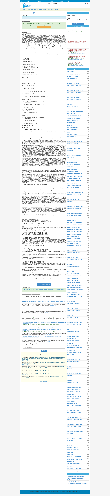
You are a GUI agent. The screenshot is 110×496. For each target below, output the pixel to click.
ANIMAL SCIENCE (71, 109)
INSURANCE (70, 315)
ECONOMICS (70, 197)
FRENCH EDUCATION (72, 257)
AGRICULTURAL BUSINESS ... (74, 85)
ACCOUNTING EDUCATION (73, 74)
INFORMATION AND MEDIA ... (74, 310)
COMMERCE (70, 167)
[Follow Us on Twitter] (85, 3)
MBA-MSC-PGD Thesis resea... (74, 468)
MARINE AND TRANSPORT (74, 336)
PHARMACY (70, 375)
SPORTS (69, 436)
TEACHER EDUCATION (72, 447)
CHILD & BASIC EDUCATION (74, 155)
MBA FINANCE (70, 354)
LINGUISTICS (70, 334)
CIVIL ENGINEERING (72, 162)
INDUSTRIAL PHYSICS (72, 308)
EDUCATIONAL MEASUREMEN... (75, 211)
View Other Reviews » (44, 381)
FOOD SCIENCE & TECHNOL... (74, 250)
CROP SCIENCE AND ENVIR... (74, 185)
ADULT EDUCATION (72, 78)
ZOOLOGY (69, 466)
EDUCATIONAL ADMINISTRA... (74, 208)
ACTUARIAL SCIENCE (72, 76)
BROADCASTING (71, 136)
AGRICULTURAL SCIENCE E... (74, 99)
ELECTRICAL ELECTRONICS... (74, 213)
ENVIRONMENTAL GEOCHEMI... (75, 229)
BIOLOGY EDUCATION (72, 127)
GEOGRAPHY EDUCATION (73, 266)
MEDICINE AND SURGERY (73, 361)
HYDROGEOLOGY (71, 301)
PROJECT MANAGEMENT (73, 392)
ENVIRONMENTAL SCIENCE (74, 234)
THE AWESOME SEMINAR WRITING (74, 487)
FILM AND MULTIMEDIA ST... (74, 241)
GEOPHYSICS (70, 271)
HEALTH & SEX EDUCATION (74, 276)
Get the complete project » (44, 27)
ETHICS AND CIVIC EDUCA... (74, 239)
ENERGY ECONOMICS (72, 220)
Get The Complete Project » (44, 284)
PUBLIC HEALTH (71, 401)
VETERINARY (70, 461)
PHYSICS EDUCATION (72, 382)
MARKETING (70, 343)
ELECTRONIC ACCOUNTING (74, 215)
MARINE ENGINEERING (73, 341)
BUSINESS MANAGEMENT (73, 146)
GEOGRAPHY (70, 264)
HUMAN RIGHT (71, 299)
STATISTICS (70, 440)
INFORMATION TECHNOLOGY (74, 313)
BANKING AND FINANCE (73, 120)
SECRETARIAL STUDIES (73, 422)
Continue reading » (53, 305)
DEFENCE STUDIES (72, 190)
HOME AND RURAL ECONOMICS (75, 290)
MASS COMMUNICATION (73, 345)
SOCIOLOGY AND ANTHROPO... (75, 431)
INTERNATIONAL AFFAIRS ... (74, 320)
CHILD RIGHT (70, 157)
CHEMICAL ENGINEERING (73, 148)
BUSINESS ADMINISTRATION (74, 141)
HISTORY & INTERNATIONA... (74, 287)
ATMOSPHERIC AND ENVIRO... (74, 116)
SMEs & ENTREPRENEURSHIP (74, 424)
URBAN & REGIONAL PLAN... (74, 459)
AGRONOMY (70, 102)
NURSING (69, 368)
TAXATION (69, 445)
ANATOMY (69, 104)
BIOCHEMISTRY (71, 123)
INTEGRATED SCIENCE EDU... (74, 317)
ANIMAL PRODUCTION (72, 106)
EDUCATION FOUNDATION (73, 204)
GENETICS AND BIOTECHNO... (74, 262)
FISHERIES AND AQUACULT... (74, 245)
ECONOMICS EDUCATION (73, 199)
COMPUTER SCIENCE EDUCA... (75, 174)
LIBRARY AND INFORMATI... (74, 331)
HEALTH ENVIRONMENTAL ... (74, 283)
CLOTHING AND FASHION (73, 164)
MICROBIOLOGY (71, 364)
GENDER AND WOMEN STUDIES (75, 259)
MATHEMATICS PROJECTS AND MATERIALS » (77, 65)
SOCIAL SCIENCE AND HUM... (74, 426)
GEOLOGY (69, 269)
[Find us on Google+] (87, 3)
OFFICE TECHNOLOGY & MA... (74, 371)
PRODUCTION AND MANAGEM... (75, 389)
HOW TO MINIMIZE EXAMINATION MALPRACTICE (77, 483)
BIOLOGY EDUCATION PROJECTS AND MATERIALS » (78, 46)
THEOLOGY (70, 454)
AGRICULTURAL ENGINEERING (75, 90)
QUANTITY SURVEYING (73, 410)
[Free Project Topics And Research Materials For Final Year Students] (21, 1)
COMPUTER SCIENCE (72, 171)
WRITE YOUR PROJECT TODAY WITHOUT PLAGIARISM (75, 479)
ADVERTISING (70, 81)
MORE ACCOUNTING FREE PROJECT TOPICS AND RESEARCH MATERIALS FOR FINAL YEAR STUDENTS (44, 290)
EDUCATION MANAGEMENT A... (75, 206)
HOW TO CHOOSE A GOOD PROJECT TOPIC (76, 485)
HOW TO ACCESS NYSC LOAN (73, 481)
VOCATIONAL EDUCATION (73, 463)
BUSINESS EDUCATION (73, 143)
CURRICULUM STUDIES (73, 188)
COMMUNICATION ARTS (73, 169)
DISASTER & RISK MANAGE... (74, 194)
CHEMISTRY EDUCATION (73, 153)
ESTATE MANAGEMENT (73, 236)
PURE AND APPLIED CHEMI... (74, 408)
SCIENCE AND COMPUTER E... (74, 417)
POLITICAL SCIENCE (72, 385)
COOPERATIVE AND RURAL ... (74, 176)
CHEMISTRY (70, 150)
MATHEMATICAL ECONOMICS (74, 348)
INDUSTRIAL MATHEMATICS (74, 306)
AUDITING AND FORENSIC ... (74, 118)
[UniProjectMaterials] (32, 5)
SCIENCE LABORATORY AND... (75, 419)
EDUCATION (70, 201)
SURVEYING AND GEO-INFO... (74, 443)
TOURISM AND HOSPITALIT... (74, 457)
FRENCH (69, 255)
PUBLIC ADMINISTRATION (73, 399)
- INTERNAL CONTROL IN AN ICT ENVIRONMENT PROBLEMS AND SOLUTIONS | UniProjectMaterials (54, 491)
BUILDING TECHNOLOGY (73, 139)
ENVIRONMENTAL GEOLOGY (74, 232)
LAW (68, 329)
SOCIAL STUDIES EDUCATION (74, 429)
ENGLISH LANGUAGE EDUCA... (75, 222)
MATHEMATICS (71, 350)
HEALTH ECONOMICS (72, 278)
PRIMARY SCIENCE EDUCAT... (74, 387)
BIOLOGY (69, 125)
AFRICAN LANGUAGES (73, 83)
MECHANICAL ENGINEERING (74, 357)
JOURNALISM (70, 327)
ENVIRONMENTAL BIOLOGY (74, 227)
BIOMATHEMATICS (72, 129)
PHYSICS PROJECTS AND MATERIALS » (76, 32)
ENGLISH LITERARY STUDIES (74, 225)
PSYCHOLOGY (70, 394)
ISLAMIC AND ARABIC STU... (74, 324)
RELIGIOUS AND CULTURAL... (74, 415)
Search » (44, 350)
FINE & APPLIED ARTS (72, 243)
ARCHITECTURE (71, 113)
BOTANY (69, 132)
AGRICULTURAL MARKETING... (75, 95)
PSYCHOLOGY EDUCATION (74, 396)
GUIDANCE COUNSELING (73, 273)
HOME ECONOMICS (72, 292)
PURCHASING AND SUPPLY (74, 406)
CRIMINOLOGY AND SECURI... (74, 180)
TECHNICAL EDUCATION (73, 450)
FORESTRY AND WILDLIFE (73, 252)
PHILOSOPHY (70, 378)
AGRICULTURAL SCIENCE (73, 97)
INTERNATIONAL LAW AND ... (74, 322)
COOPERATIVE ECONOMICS (74, 178)
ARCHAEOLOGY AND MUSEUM (75, 111)
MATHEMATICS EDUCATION (74, 352)
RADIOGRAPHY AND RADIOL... (75, 412)
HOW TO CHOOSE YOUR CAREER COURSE (76, 476)
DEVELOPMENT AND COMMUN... (75, 192)
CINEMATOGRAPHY (72, 160)
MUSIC (69, 366)
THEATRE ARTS (71, 452)
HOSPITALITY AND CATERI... (74, 294)
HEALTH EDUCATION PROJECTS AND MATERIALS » (78, 53)
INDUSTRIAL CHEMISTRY (73, 303)
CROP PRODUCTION (72, 183)
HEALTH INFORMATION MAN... (74, 285)
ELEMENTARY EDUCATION (73, 218)
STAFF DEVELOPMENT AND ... (74, 438)
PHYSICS (69, 380)
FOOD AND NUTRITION (73, 248)
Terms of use (77, 491)
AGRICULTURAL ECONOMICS (74, 88)
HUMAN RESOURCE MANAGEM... (75, 297)
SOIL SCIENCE (71, 433)
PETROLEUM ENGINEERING (74, 373)
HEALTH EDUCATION (72, 280)
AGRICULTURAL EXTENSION (74, 92)
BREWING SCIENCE (72, 134)
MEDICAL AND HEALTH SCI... (74, 359)
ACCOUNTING (70, 71)
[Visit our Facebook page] (83, 3)
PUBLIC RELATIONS (72, 403)
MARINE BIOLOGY (71, 338)
